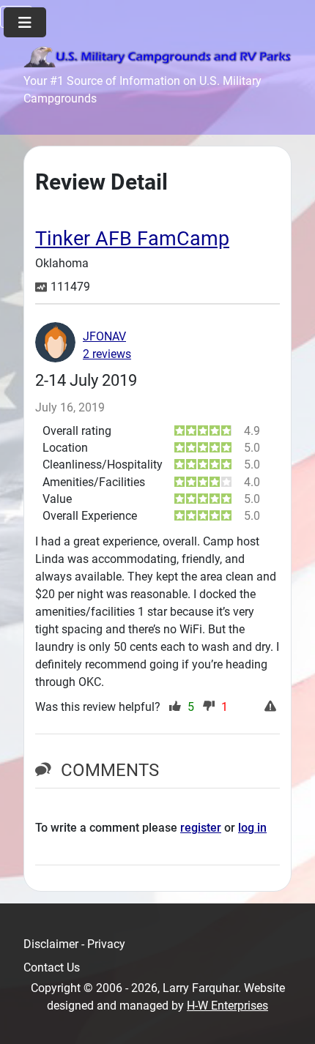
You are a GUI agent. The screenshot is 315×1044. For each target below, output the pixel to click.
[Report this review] (272, 707)
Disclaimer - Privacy (74, 944)
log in (252, 828)
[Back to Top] (289, 1017)
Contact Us (51, 967)
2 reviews (107, 354)
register (200, 828)
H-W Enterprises (227, 1006)
